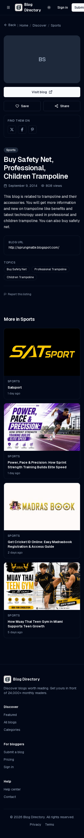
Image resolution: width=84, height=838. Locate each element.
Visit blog (39, 92)
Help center (12, 789)
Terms (49, 824)
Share (64, 106)
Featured (10, 715)
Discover (39, 25)
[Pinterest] (32, 129)
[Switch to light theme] (49, 7)
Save (25, 106)
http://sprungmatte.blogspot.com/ (34, 247)
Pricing (9, 759)
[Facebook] (22, 129)
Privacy (35, 824)
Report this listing (19, 294)
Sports (56, 25)
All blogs (10, 722)
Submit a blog (14, 752)
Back (12, 25)
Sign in (62, 7)
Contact (10, 797)
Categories (12, 730)
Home (24, 25)
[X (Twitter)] (12, 129)
